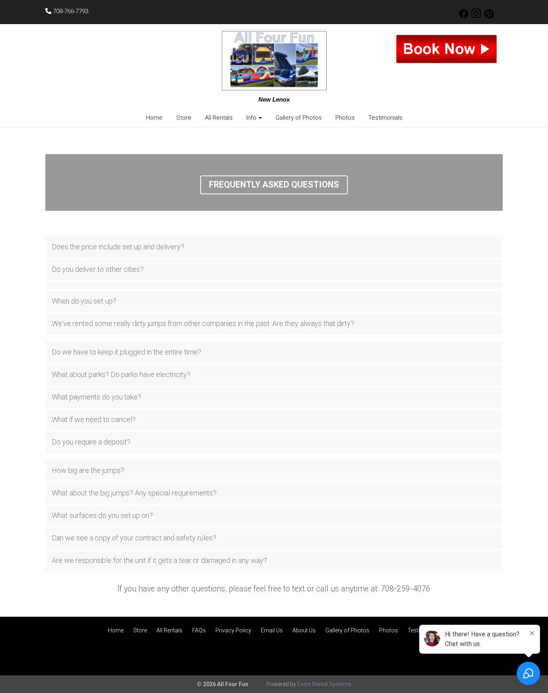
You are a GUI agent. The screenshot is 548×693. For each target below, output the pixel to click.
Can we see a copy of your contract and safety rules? (134, 538)
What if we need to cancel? (94, 419)
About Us (304, 630)
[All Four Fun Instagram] (476, 16)
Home (154, 117)
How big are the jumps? (88, 470)
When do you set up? (84, 301)
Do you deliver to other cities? (98, 269)
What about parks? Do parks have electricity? (121, 374)
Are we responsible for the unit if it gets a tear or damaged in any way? (159, 560)
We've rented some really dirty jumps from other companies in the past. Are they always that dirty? (203, 323)
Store (183, 117)
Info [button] (252, 117)
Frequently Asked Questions (274, 184)
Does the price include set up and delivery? (118, 247)
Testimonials (385, 117)
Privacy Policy (233, 630)
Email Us (272, 630)
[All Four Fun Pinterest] (489, 16)
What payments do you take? (96, 397)
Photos (345, 117)
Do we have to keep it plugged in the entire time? (126, 352)
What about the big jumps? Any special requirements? (134, 493)
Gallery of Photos (299, 117)
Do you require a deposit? (91, 442)
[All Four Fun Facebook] (464, 16)
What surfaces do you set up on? (102, 515)
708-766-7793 (69, 11)
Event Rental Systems (324, 684)
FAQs (199, 630)
